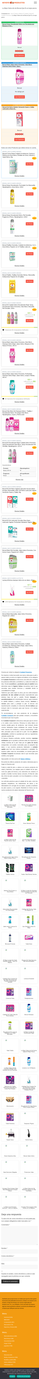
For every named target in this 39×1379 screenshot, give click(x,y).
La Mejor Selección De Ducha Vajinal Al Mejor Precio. (29, 1051)
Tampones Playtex (29, 1123)
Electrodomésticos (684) (10, 1336)
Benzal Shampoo (28, 1014)
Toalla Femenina (10, 1123)
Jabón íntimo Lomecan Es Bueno (10, 927)
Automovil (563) (8, 1317)
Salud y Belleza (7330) (9, 1362)
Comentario (5, 1225)
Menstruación (10, 1106)
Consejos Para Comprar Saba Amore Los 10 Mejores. (29, 1207)
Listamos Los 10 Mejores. (29, 1068)
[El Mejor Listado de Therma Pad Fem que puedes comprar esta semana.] (10, 816)
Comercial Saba (10, 998)
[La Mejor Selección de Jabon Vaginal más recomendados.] (10, 902)
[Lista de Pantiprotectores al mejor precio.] (28, 991)
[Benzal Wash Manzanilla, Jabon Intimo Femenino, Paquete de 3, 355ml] (12, 625)
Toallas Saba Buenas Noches (29, 874)
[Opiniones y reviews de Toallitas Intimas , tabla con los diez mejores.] (10, 867)
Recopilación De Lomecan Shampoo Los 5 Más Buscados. (10, 1033)
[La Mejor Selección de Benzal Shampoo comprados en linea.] (28, 1008)
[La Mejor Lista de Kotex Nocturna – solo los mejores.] (10, 1200)
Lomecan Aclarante (29, 978)
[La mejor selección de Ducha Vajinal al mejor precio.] (28, 1043)
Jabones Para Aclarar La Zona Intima (10, 891)
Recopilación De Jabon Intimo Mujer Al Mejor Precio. (10, 857)
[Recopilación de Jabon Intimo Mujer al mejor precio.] (10, 850)
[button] (35, 2)
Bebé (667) (7, 1319)
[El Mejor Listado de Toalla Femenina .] (10, 1116)
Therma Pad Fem (10, 823)
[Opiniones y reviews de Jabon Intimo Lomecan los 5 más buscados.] (10, 919)
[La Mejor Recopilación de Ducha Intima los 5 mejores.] (28, 1133)
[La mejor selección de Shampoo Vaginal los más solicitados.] (28, 1181)
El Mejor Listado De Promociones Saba (29, 1032)
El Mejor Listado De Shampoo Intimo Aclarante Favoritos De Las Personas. (29, 892)
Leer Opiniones (19, 55)
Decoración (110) (8, 1324)
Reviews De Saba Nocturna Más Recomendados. (29, 961)
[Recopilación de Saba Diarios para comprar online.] (28, 1099)
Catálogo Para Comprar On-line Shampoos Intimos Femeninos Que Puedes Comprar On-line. (29, 1088)
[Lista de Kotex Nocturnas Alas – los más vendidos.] (28, 833)
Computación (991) (9, 1322)
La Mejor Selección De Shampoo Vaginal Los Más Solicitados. (29, 1189)
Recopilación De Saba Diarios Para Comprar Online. (29, 1106)
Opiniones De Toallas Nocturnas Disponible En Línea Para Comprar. (10, 1087)
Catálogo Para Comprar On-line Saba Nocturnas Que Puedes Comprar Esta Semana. (10, 980)
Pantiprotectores (29, 998)
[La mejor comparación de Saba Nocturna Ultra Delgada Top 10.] (10, 1165)
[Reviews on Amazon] (19, 51)
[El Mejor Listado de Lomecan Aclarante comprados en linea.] (28, 972)
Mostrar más (19, 479)
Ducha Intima (28, 1139)
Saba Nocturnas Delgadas (10, 1172)
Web (2, 1264)
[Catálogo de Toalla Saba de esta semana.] (10, 1008)
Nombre (4, 1248)
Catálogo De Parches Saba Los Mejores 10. (29, 910)
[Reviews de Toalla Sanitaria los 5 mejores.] (28, 798)
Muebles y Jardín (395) (10, 1360)
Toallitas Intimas (10, 874)
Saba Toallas (10, 1050)
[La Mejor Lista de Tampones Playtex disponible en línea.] (28, 1116)
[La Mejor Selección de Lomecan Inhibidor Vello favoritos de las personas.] (10, 1061)
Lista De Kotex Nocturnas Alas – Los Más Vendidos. (29, 840)
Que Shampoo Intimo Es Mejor (28, 927)
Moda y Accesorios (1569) (11, 1357)
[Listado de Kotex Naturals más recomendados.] (28, 816)
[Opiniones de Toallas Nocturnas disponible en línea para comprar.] (10, 1079)
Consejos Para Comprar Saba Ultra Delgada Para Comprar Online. (10, 1189)
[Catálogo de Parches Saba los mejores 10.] (28, 902)
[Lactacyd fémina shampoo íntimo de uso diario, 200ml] (12, 590)
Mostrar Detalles (19, 176)
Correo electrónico (7, 1256)
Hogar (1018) (7, 1343)
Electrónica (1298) (8, 1338)
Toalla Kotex (29, 944)
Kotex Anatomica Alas (10, 1156)
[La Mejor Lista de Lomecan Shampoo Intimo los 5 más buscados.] (28, 919)
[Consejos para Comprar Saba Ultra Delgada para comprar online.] (10, 1181)
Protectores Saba (29, 1172)
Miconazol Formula (10, 944)
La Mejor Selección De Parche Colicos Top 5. (10, 840)
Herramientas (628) (9, 1341)
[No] (37, 1373)
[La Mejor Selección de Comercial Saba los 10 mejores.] (10, 991)
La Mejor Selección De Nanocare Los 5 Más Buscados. (10, 806)
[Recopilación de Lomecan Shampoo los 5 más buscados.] (10, 1025)
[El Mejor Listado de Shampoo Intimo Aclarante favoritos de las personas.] (28, 884)
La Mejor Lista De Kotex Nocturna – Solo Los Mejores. (10, 1207)
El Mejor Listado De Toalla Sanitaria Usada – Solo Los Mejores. (10, 961)
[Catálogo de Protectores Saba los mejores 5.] (28, 1165)
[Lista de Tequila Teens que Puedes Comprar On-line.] (10, 1133)
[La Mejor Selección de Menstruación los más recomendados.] (10, 1099)
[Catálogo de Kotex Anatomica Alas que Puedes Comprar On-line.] (10, 1149)
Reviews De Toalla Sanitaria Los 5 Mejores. (29, 805)
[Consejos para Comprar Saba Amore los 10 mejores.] (28, 1200)
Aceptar (12, 1376)
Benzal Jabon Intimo (29, 1156)
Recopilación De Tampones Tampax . (29, 857)
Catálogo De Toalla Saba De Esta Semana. (10, 1015)
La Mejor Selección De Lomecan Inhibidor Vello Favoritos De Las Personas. (10, 1069)
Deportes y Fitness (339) (10, 1327)
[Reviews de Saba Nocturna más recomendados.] (28, 953)
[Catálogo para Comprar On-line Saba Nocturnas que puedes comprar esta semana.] (10, 972)
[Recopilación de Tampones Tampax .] (28, 850)
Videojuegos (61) (8, 1364)
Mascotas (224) (8, 1355)
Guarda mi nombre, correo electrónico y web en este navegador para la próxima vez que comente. (18, 1275)
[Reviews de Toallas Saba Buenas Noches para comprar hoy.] (28, 867)
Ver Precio (29, 164)
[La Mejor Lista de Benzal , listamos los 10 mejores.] (28, 1061)
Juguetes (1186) (8, 1346)
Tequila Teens (10, 1139)
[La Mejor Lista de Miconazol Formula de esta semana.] (10, 937)
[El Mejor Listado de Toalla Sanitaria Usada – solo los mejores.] (10, 953)
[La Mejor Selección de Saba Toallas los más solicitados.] (10, 1043)
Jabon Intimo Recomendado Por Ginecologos (10, 910)
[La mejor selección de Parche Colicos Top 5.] (10, 833)
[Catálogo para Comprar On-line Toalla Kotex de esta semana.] (28, 937)
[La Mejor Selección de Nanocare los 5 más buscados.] (10, 798)
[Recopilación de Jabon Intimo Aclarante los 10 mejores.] (10, 884)
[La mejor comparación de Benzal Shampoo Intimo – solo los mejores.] (28, 1149)
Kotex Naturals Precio (29, 823)
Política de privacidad (23, 1376)
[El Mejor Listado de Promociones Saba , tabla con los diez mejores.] (28, 1025)
